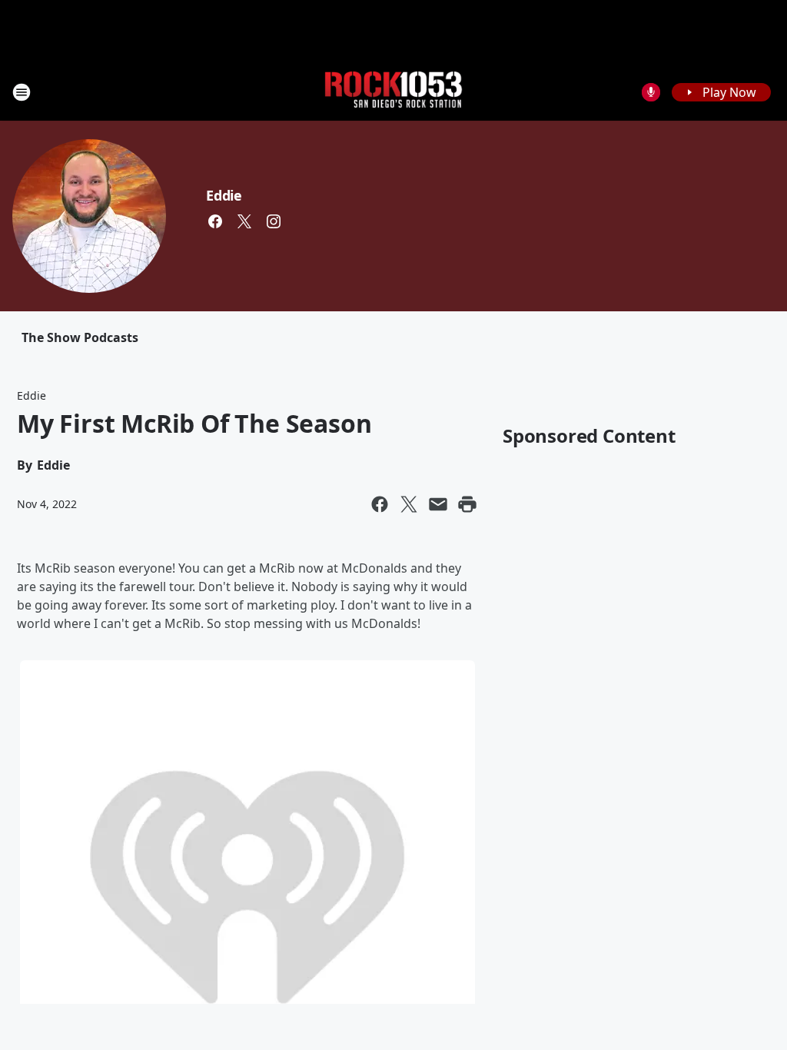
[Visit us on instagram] (273, 221)
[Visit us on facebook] (215, 221)
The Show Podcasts (80, 337)
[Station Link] (393, 91)
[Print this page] (467, 504)
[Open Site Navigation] (21, 92)
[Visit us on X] (244, 221)
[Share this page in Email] (438, 504)
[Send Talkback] (651, 92)
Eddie (224, 195)
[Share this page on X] (409, 504)
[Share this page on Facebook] (379, 504)
